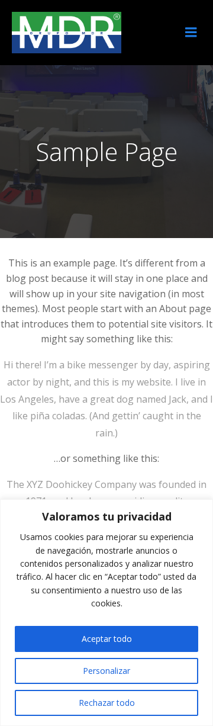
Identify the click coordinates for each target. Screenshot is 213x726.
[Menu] (191, 33)
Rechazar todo (107, 702)
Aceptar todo (107, 638)
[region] (106, 612)
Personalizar (106, 670)
